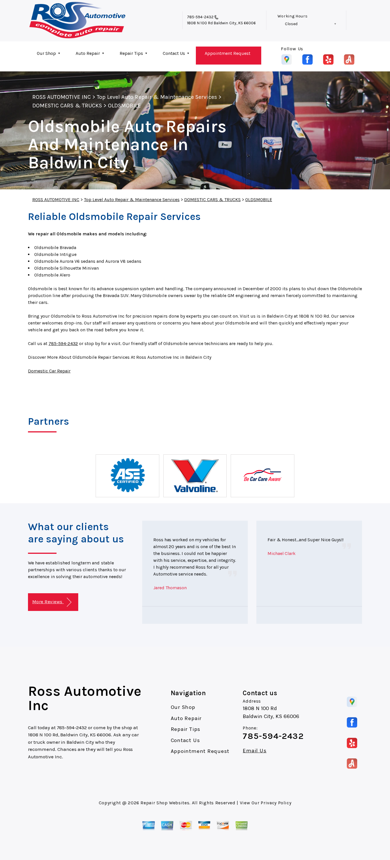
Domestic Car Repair (49, 371)
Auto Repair (88, 53)
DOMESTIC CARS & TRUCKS (67, 105)
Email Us (254, 750)
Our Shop (46, 53)
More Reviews (48, 601)
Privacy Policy (276, 802)
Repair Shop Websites (164, 802)
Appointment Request (227, 53)
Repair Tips (131, 53)
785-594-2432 (200, 17)
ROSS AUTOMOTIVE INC (61, 97)
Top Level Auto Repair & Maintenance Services (157, 97)
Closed (291, 23)
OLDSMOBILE (124, 105)
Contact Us (174, 53)
